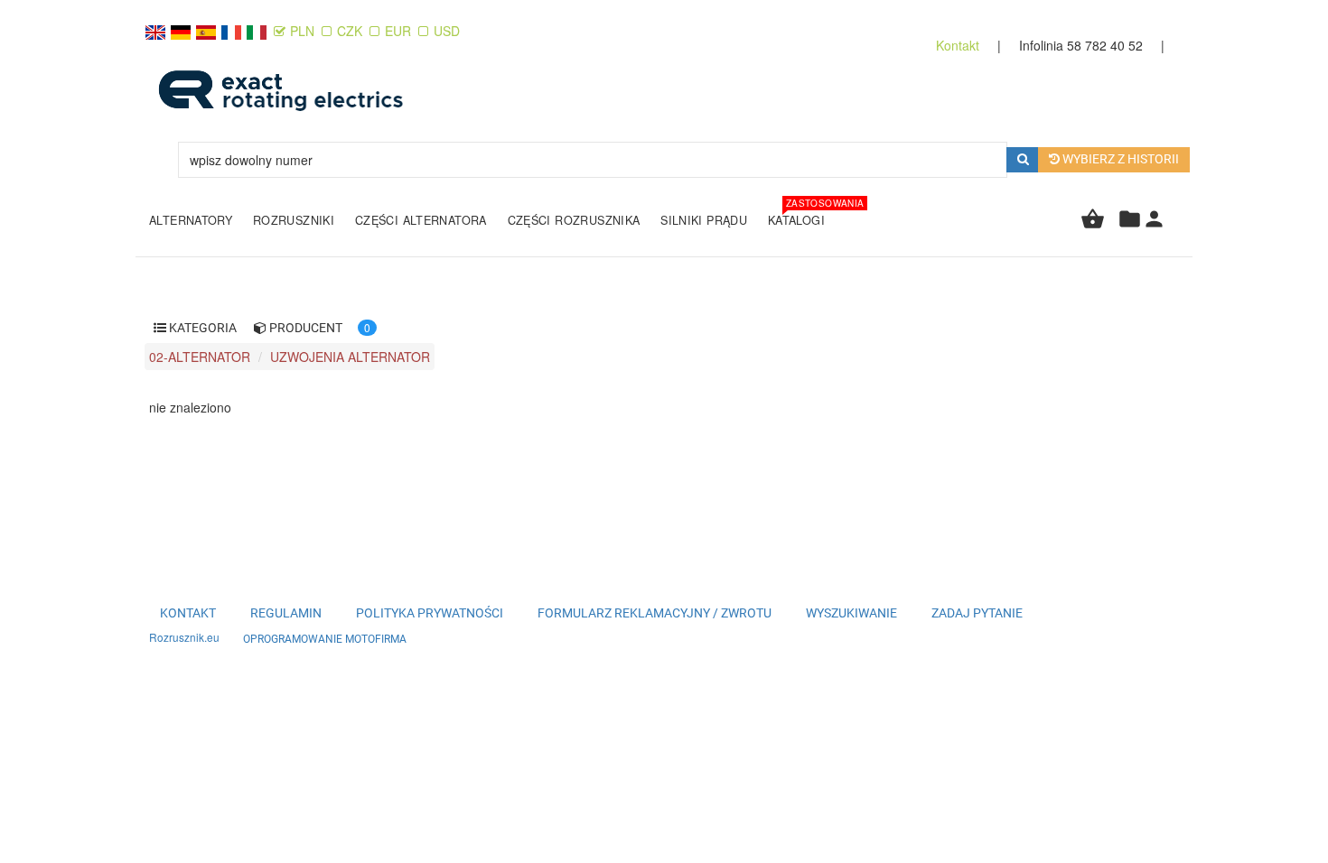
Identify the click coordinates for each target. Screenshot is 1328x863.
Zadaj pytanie (977, 613)
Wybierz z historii (1119, 159)
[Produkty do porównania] (1130, 226)
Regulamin (286, 613)
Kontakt (959, 45)
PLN (304, 31)
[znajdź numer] (1023, 159)
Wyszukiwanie (851, 613)
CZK (349, 31)
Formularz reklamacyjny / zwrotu (655, 613)
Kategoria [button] (201, 327)
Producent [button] (304, 327)
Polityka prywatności (429, 613)
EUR (398, 31)
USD (447, 31)
